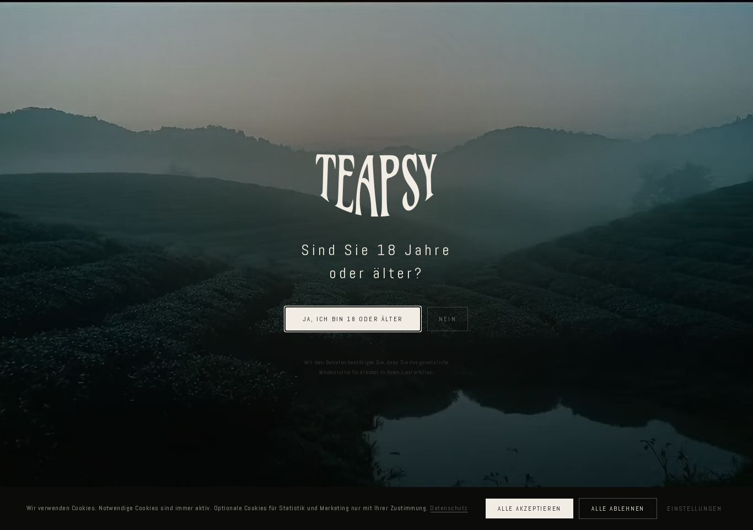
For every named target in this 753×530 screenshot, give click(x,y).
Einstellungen (694, 508)
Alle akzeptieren (529, 508)
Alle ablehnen (617, 508)
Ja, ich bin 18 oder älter (353, 319)
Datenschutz (448, 508)
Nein (447, 319)
